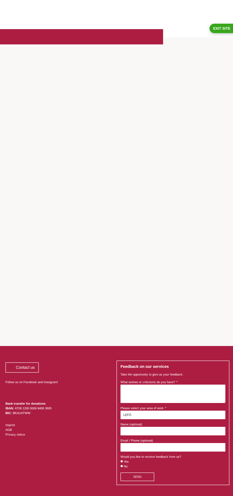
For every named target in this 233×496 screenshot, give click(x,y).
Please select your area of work (143, 408)
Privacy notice (15, 434)
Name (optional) (131, 424)
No (126, 466)
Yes (126, 461)
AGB (8, 430)
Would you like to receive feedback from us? (151, 457)
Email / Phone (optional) (137, 440)
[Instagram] (18, 390)
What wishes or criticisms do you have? (148, 382)
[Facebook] (9, 390)
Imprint (10, 425)
